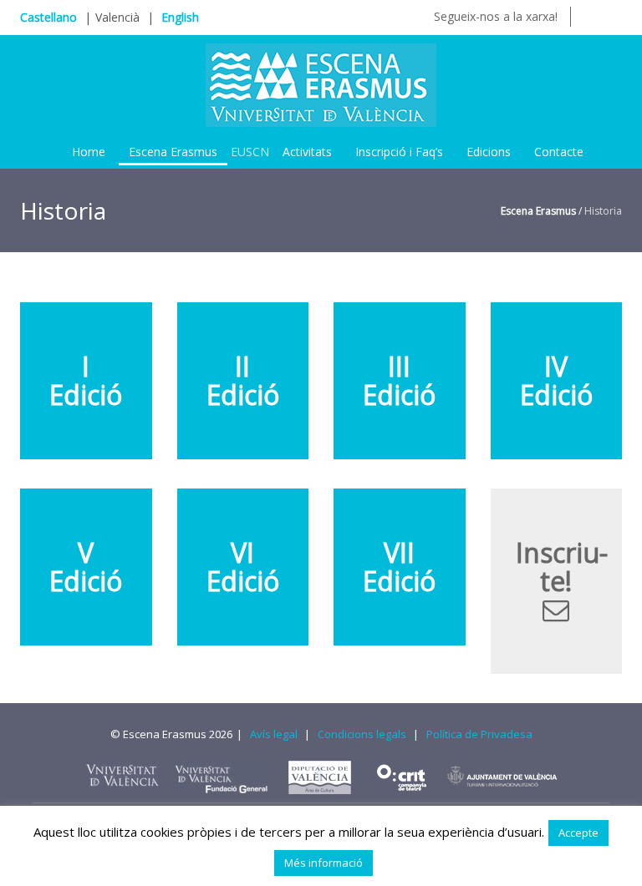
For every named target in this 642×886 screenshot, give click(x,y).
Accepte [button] (578, 832)
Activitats (307, 151)
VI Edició (242, 566)
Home (88, 151)
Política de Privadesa (479, 734)
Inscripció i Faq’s (399, 151)
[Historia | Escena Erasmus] (321, 84)
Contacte (558, 151)
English (180, 17)
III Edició (399, 380)
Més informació (323, 862)
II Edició (242, 380)
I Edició (85, 380)
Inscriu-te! (562, 566)
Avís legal (274, 734)
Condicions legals (362, 734)
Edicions (488, 151)
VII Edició (399, 566)
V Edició (85, 566)
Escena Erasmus (173, 151)
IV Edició (556, 380)
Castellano (48, 17)
